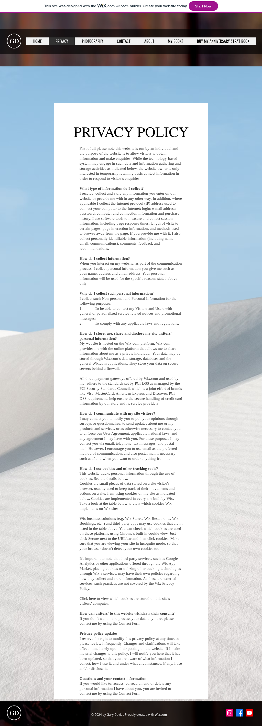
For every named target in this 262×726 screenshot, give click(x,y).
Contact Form (129, 623)
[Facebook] (239, 713)
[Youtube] (249, 713)
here (92, 598)
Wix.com (161, 714)
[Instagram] (229, 713)
